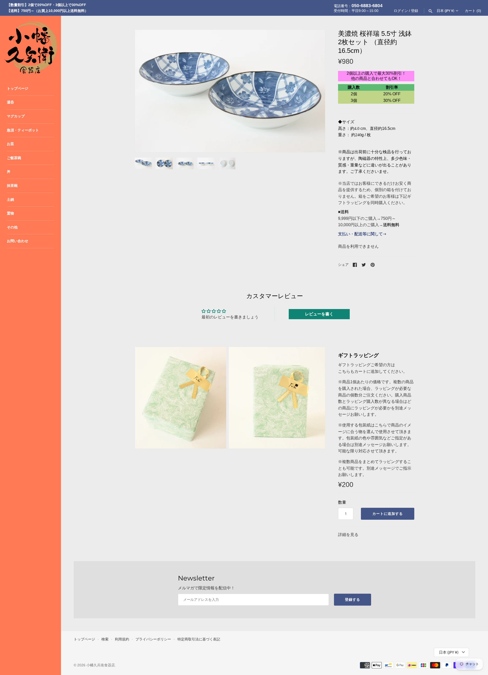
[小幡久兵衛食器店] (30, 46)
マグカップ (16, 116)
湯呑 (10, 102)
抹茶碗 (12, 186)
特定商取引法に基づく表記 (198, 639)
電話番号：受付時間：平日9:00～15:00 (358, 8)
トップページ (17, 88)
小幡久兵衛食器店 (100, 665)
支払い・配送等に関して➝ (362, 234)
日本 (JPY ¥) (445, 11)
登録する (352, 599)
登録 (414, 11)
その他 (12, 227)
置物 (10, 213)
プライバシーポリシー (153, 639)
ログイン (401, 11)
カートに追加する (387, 513)
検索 (105, 639)
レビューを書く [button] (319, 314)
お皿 (10, 144)
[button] (314, 91)
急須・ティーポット (23, 130)
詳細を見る (348, 534)
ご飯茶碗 (14, 158)
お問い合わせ (17, 241)
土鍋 (10, 200)
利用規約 (122, 639)
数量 (342, 502)
